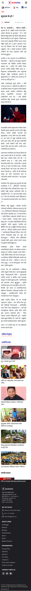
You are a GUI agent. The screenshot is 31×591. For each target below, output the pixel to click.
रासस (17, 7)
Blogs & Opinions (7, 541)
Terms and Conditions (8, 562)
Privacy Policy (6, 549)
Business (4, 530)
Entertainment (6, 533)
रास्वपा (25, 7)
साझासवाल (7, 22)
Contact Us (5, 560)
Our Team (5, 557)
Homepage (5, 525)
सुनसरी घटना (7, 7)
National (4, 527)
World (4, 538)
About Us (4, 554)
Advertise (5, 551)
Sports (4, 536)
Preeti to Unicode (7, 565)
